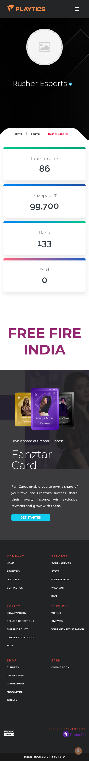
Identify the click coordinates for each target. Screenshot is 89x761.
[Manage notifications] (78, 751)
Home (18, 134)
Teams (35, 134)
